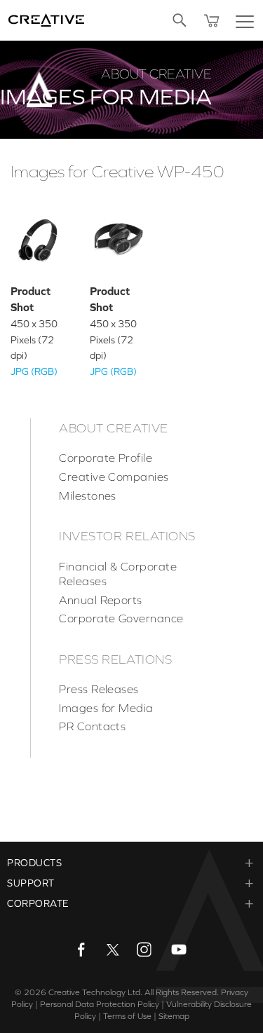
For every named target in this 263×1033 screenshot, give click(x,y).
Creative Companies (114, 476)
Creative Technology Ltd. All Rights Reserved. (133, 992)
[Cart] (211, 20)
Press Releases (99, 689)
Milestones (87, 495)
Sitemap (174, 1016)
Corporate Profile (105, 457)
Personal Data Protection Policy (99, 1004)
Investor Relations (127, 536)
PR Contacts (92, 726)
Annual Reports (100, 600)
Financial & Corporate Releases (118, 574)
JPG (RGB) (34, 371)
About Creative (113, 428)
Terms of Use (127, 1016)
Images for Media (106, 708)
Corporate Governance (121, 618)
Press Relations (115, 659)
